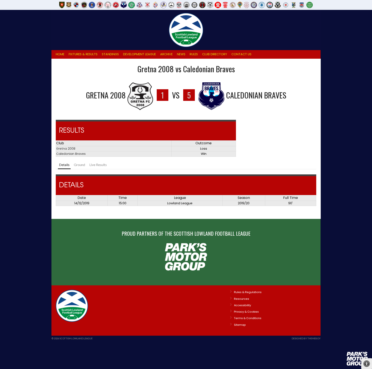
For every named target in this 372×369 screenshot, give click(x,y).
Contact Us (241, 54)
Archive (166, 54)
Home (60, 54)
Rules (194, 54)
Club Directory (214, 54)
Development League (139, 54)
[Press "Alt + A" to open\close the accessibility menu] (366, 363)
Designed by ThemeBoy (306, 338)
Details (64, 165)
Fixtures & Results (83, 54)
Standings (110, 54)
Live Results (98, 165)
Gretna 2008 (65, 148)
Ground (79, 165)
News (181, 54)
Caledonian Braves (71, 154)
